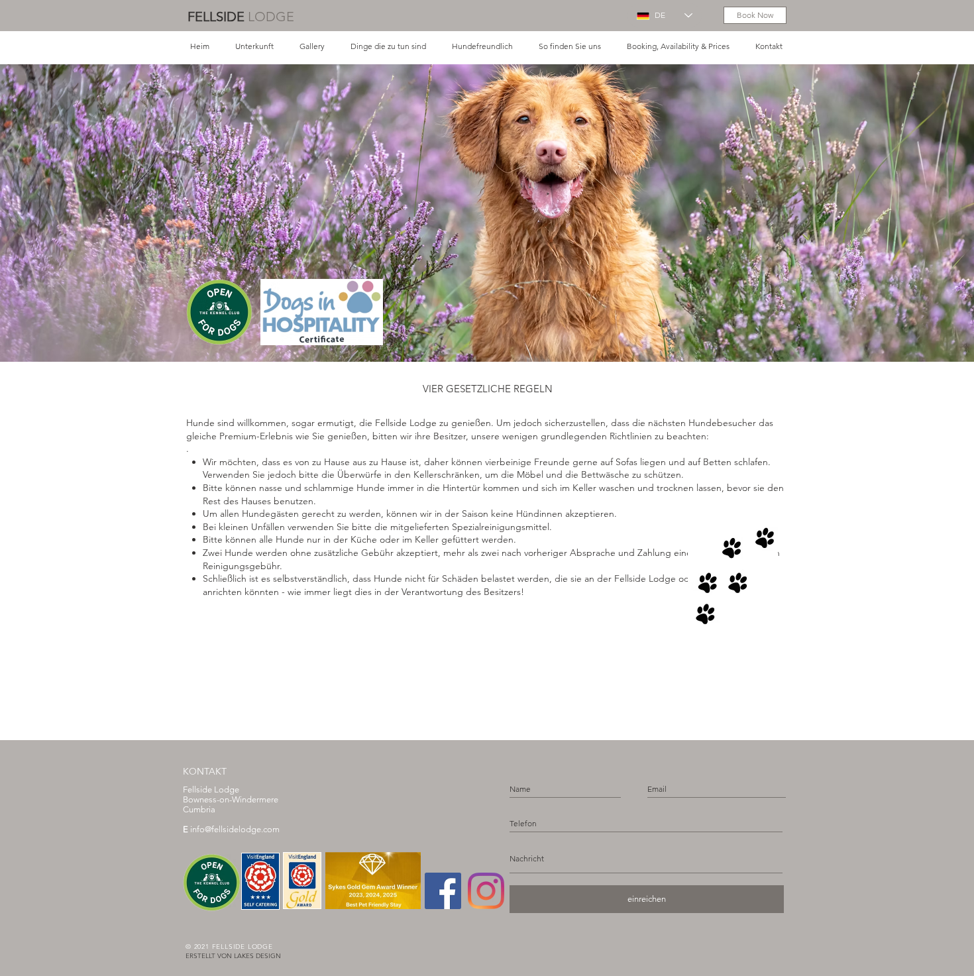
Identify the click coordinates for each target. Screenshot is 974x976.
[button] (254, 45)
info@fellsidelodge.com (231, 829)
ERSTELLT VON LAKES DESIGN (233, 955)
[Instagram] (486, 891)
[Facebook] (443, 891)
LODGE (271, 17)
